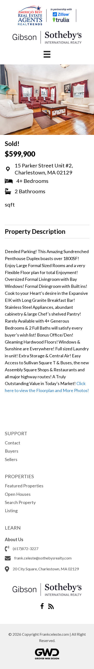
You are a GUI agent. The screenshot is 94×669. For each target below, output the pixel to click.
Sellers (11, 459)
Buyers (11, 451)
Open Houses (18, 494)
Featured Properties (24, 485)
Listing (11, 510)
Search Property (20, 502)
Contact (12, 442)
